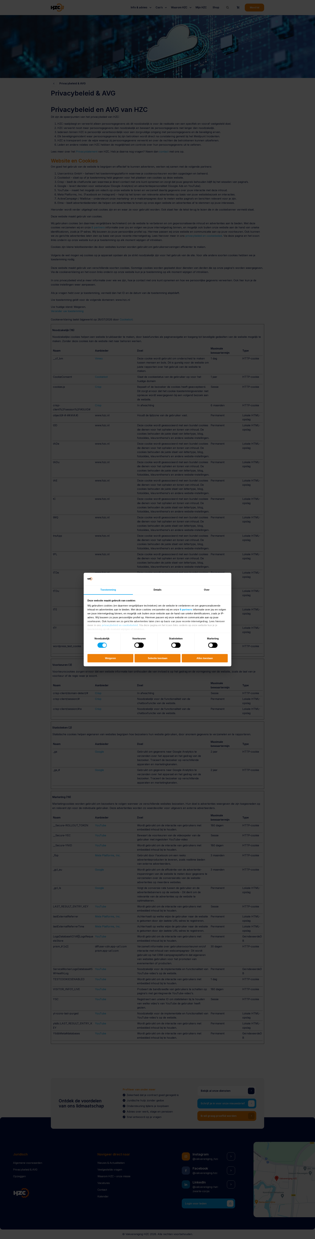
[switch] (139, 645)
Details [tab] (158, 589)
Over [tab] (207, 589)
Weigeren (110, 658)
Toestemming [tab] (108, 589)
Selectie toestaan (157, 658)
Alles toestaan (205, 658)
